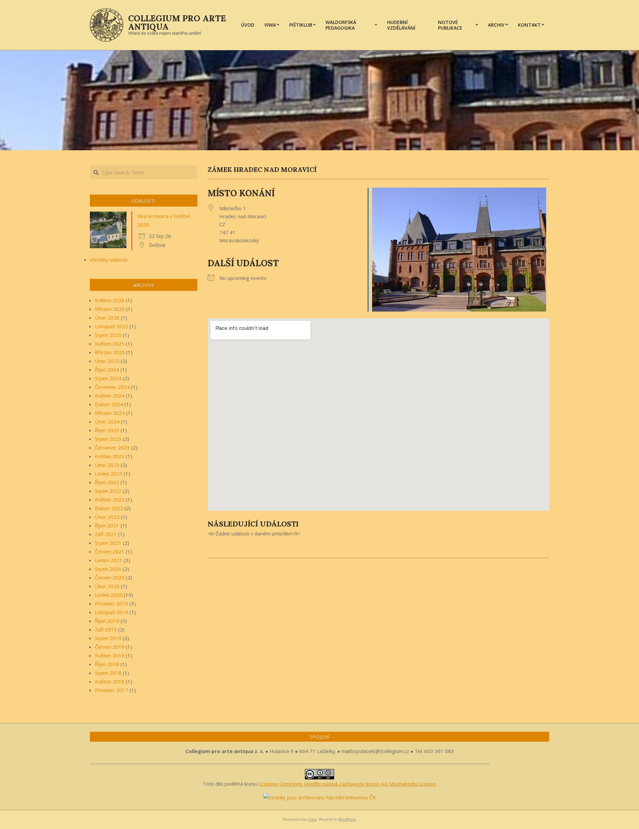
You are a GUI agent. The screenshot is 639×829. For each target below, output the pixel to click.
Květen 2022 (109, 499)
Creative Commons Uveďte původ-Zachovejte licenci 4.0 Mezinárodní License (347, 783)
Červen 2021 (109, 551)
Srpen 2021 (108, 542)
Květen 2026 (109, 300)
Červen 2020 (109, 577)
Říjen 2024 (107, 369)
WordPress (347, 819)
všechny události (108, 259)
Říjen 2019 (107, 620)
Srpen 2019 (108, 638)
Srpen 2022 (108, 490)
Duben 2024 (109, 404)
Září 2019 (106, 629)
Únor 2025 (107, 361)
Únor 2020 (107, 586)
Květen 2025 (109, 343)
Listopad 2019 (111, 612)
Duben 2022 (109, 508)
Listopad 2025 (111, 326)
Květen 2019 (109, 655)
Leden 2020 (108, 594)
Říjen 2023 (107, 430)
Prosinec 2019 (111, 603)
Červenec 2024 (112, 387)
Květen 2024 (109, 395)
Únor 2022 (107, 516)
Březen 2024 (110, 413)
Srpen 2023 (108, 438)
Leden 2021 (108, 560)
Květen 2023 (109, 456)
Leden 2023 (108, 473)
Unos (312, 819)
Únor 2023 (107, 464)
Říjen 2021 (107, 525)
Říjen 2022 (107, 482)
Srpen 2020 (108, 568)
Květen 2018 (109, 681)
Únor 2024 (107, 421)
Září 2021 (106, 534)
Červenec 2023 (112, 447)
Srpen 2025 (108, 335)
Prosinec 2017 (111, 690)
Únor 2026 (107, 317)
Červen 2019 (109, 646)
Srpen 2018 (108, 672)
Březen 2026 (110, 309)
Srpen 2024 (108, 378)
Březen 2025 (110, 352)
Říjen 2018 (107, 664)
